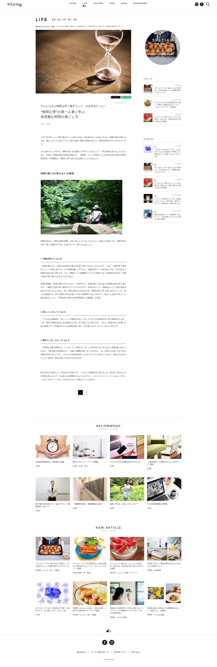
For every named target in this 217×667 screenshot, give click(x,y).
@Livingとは (81, 652)
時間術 (48, 124)
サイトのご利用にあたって (100, 652)
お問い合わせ (135, 652)
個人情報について (120, 652)
